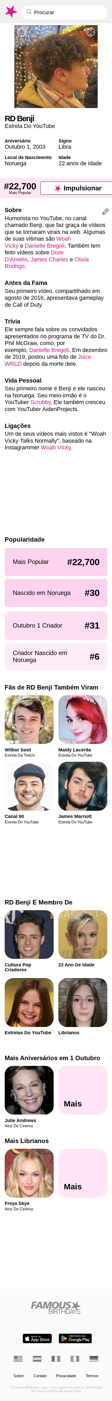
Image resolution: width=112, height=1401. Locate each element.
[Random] (90, 32)
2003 (39, 146)
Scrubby (40, 402)
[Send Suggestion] (105, 212)
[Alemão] (94, 1359)
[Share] (22, 32)
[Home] (56, 1307)
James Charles (49, 259)
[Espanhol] (37, 1359)
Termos (92, 1376)
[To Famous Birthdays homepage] (11, 11)
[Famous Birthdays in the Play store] (75, 1338)
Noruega (15, 163)
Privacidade (66, 1376)
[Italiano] (75, 1359)
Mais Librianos (27, 1140)
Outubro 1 (17, 146)
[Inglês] (18, 1359)
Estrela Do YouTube (30, 126)
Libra (65, 146)
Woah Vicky (56, 447)
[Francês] (56, 1359)
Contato (40, 1376)
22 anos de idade (80, 163)
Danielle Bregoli (45, 245)
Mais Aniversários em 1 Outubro (52, 1057)
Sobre (19, 1376)
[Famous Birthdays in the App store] (37, 1338)
